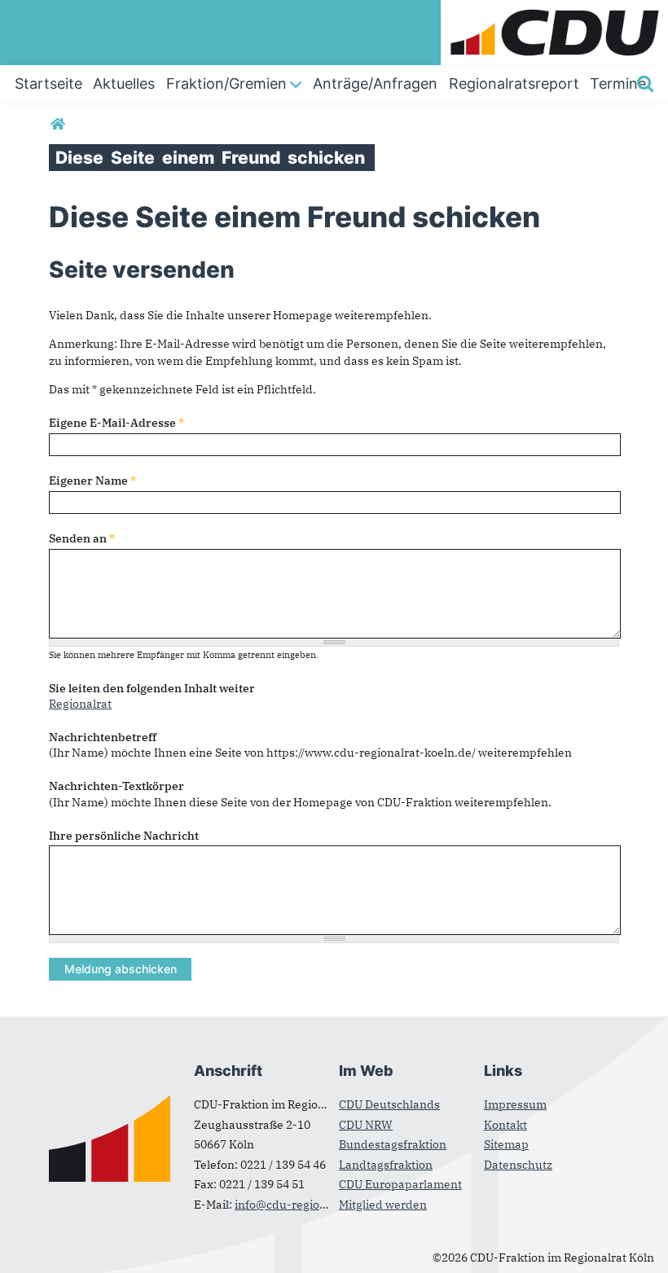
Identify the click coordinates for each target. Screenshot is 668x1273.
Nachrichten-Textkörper (116, 786)
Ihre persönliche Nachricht (124, 835)
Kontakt (505, 1124)
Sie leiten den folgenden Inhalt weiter (152, 688)
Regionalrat (80, 703)
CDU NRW (366, 1124)
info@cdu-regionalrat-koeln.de (319, 1204)
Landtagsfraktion (386, 1164)
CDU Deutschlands (389, 1104)
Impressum (515, 1104)
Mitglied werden (383, 1204)
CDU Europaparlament (400, 1184)
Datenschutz (518, 1164)
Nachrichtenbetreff (102, 737)
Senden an (82, 538)
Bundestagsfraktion (392, 1144)
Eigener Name (92, 480)
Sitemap (506, 1144)
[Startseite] (554, 8)
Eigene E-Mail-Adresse (116, 422)
